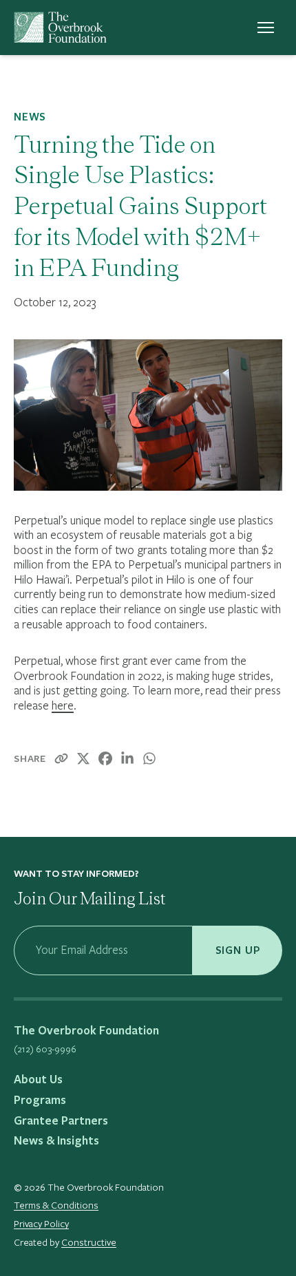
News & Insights (56, 1140)
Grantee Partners (61, 1120)
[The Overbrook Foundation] (60, 27)
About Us (38, 1079)
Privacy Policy (41, 1223)
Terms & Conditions (56, 1205)
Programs (40, 1099)
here (63, 705)
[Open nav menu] (265, 27)
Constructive (88, 1241)
